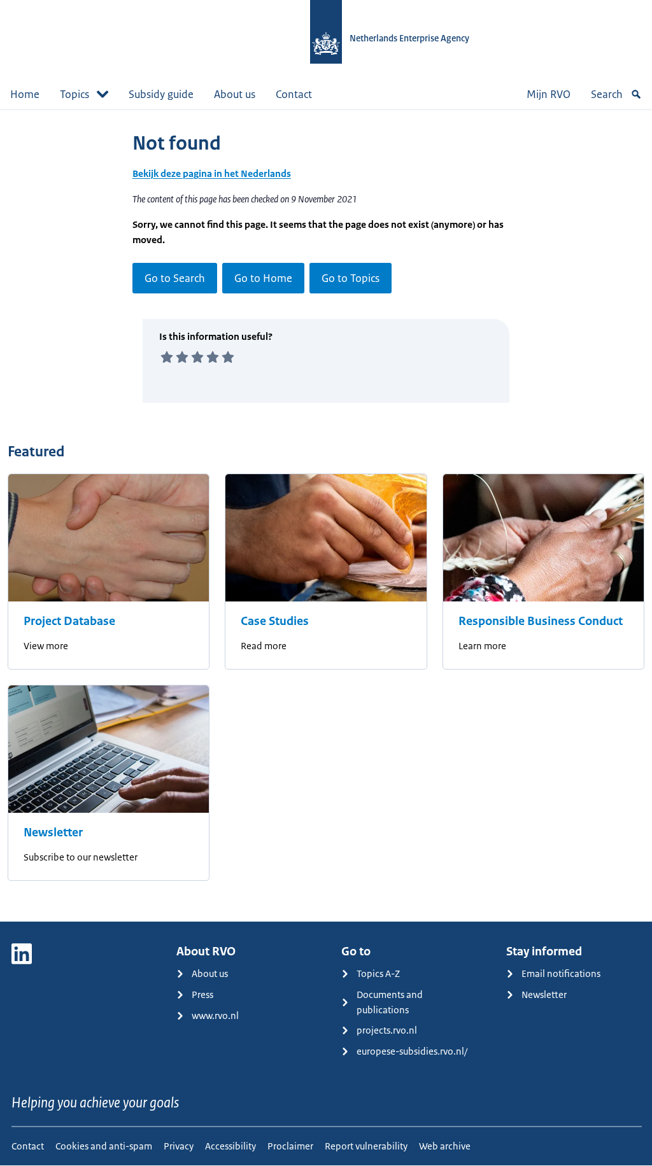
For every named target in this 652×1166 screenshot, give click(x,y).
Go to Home (263, 278)
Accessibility (230, 1146)
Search (607, 94)
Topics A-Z (378, 973)
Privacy (179, 1146)
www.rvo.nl (215, 1015)
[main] (326, 515)
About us (234, 94)
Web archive (445, 1146)
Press (202, 994)
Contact (294, 94)
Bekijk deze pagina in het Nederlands (211, 173)
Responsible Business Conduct (540, 621)
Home (24, 94)
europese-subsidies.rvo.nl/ (412, 1051)
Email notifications (560, 973)
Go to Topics (350, 278)
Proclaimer (290, 1146)
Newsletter (53, 832)
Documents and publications (390, 1002)
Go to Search (175, 278)
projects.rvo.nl (387, 1030)
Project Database (69, 621)
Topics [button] (74, 94)
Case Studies (275, 621)
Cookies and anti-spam (103, 1146)
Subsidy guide (161, 94)
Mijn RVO (548, 94)
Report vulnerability (366, 1146)
